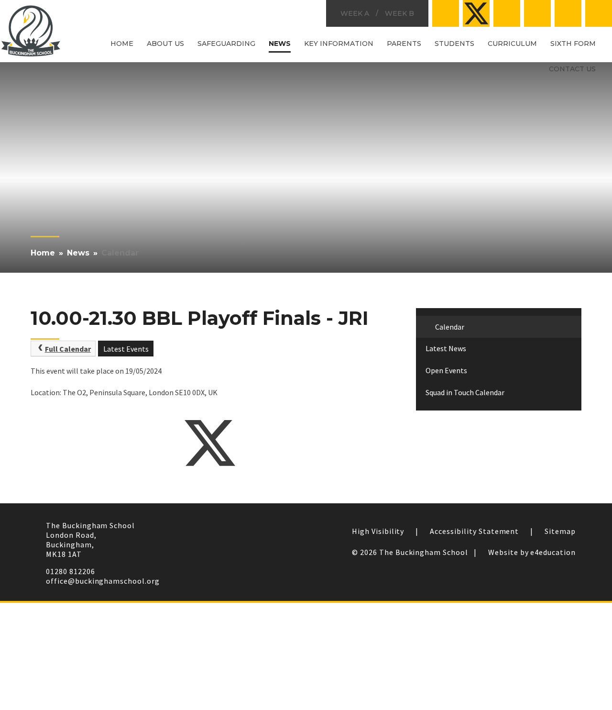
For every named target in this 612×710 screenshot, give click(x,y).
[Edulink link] (568, 13)
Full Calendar (68, 349)
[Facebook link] (445, 13)
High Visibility (378, 531)
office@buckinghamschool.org (103, 581)
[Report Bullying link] (506, 13)
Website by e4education (532, 552)
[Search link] (598, 13)
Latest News (446, 348)
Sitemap (560, 531)
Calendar (120, 252)
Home (43, 252)
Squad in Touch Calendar (465, 392)
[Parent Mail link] (537, 13)
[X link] (476, 13)
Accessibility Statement (474, 531)
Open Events (446, 370)
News (78, 252)
